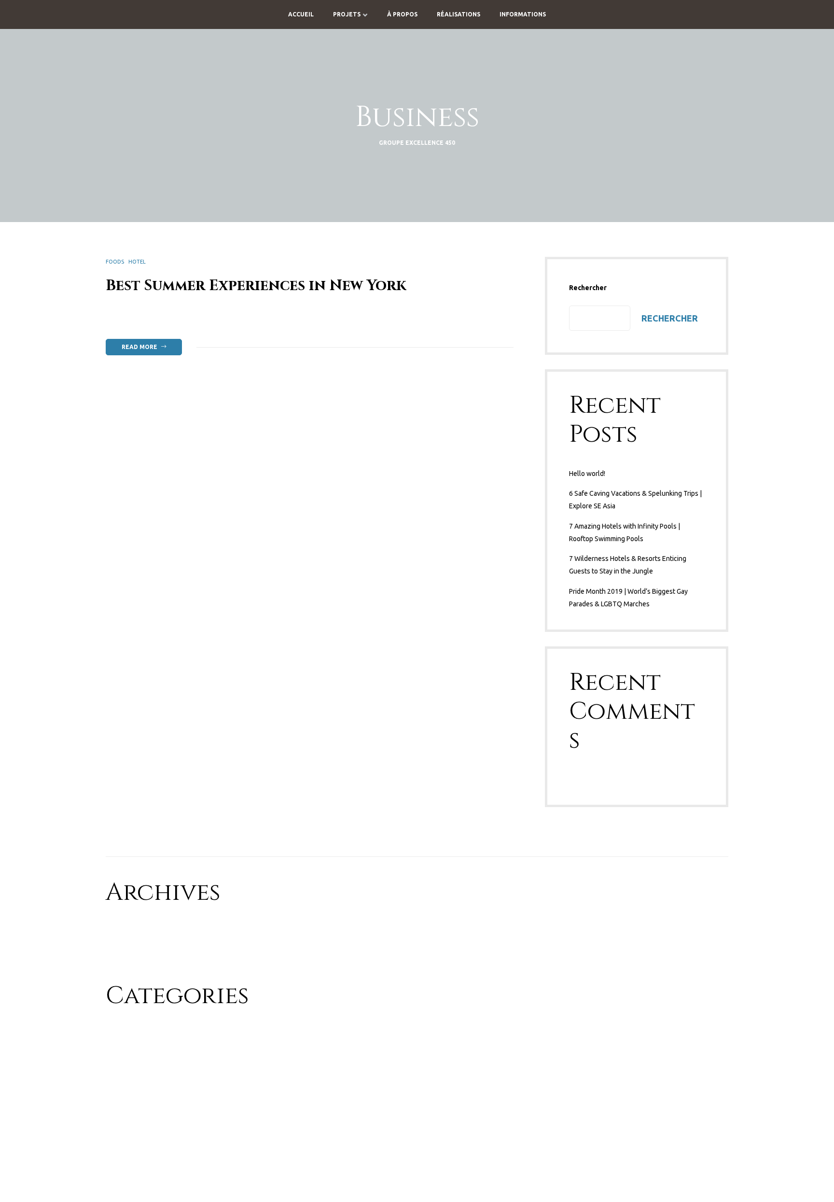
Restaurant (122, 1085)
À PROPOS (402, 14)
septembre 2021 (130, 932)
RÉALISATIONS (458, 14)
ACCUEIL (301, 14)
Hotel (137, 262)
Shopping (120, 1102)
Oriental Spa (124, 1068)
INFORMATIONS (523, 14)
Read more (151, 344)
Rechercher (588, 288)
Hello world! (587, 473)
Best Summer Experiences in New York (256, 285)
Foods (115, 262)
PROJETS (347, 14)
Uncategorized (128, 1119)
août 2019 (121, 948)
